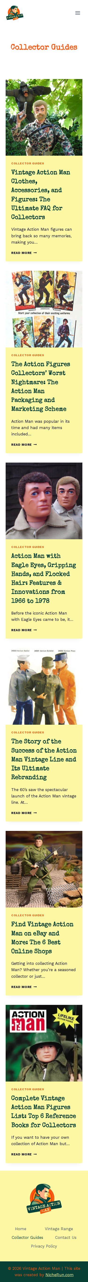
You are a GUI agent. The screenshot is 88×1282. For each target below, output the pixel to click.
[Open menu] (77, 13)
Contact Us (66, 1237)
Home (20, 1228)
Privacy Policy (44, 1246)
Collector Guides (27, 163)
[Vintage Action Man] (15, 13)
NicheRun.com (60, 1274)
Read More (24, 253)
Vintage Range (59, 1228)
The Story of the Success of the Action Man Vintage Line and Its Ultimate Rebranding (44, 760)
